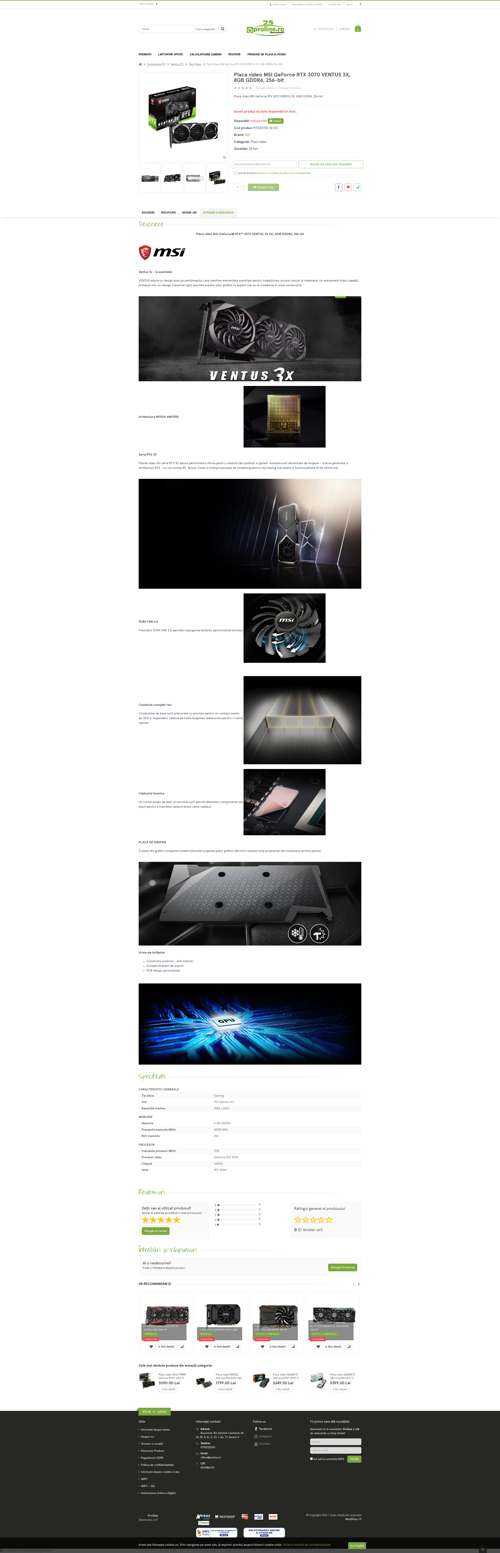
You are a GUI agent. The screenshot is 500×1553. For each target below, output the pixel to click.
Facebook (265, 1428)
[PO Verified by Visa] (258, 1516)
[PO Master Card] (272, 1516)
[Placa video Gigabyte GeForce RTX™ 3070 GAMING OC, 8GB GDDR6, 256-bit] (333, 1317)
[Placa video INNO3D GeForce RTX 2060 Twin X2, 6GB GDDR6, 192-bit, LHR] (204, 1383)
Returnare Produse (152, 1451)
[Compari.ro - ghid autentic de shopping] (335, 1469)
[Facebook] (360, 5)
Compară (149, 4)
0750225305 (326, 29)
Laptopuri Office (170, 54)
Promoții (145, 54)
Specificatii (168, 213)
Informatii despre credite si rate (160, 1472)
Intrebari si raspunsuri (218, 213)
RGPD (341, 1459)
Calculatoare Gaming (205, 54)
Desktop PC (177, 64)
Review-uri (189, 213)
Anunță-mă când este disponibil (331, 164)
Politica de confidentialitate (157, 1465)
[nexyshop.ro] (224, 1516)
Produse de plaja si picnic (266, 54)
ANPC (144, 1479)
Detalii (277, 121)
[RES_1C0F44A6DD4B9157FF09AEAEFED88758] (194, 178)
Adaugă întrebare (290, 88)
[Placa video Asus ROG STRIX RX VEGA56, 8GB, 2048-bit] (166, 1317)
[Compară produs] (182, 1347)
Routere (234, 54)
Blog (350, 5)
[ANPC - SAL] (217, 1532)
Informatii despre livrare (307, 5)
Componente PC (156, 64)
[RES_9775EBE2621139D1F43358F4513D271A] (172, 178)
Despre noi (334, 5)
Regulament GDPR (152, 1458)
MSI (247, 135)
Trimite (354, 1459)
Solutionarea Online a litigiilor (158, 1493)
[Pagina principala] (265, 29)
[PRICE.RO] (202, 1523)
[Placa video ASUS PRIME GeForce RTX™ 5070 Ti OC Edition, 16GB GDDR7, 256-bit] (147, 1381)
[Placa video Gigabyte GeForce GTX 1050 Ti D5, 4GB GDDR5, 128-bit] (278, 1317)
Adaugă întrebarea (343, 1267)
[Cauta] (222, 29)
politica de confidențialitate (296, 173)
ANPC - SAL (148, 1486)
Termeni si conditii (152, 1444)
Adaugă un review (155, 1231)
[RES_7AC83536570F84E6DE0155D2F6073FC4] (149, 178)
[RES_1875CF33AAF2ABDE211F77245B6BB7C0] (217, 178)
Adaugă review (265, 88)
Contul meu (278, 5)
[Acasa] (140, 64)
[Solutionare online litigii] (264, 1532)
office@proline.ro (211, 1457)
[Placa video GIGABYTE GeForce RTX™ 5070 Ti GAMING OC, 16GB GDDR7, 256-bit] (261, 1381)
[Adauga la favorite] (348, 187)
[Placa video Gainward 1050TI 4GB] (222, 1317)
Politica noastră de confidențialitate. (307, 1545)
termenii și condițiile (268, 173)
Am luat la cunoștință (328, 1459)
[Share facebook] (338, 187)
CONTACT (344, 29)
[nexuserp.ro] (203, 1516)
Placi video (195, 64)
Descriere (148, 213)
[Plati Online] (244, 1516)
